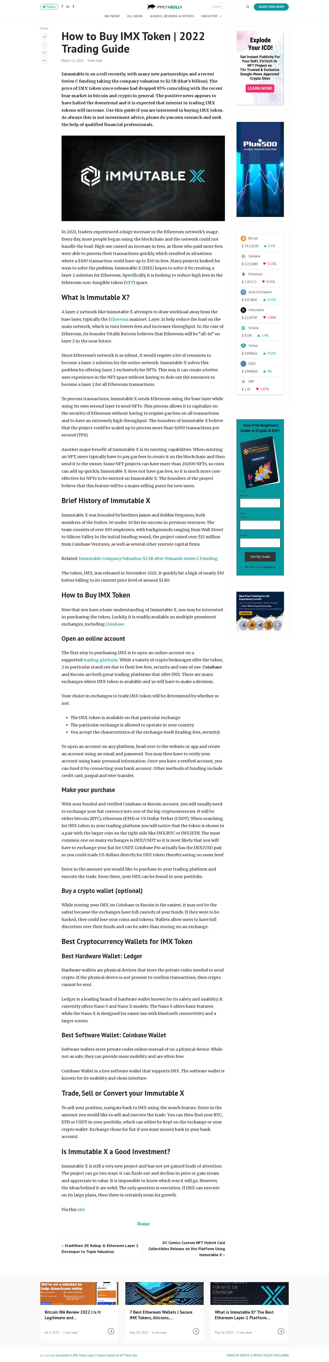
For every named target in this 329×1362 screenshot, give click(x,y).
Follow (51, 7)
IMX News (112, 16)
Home (143, 1223)
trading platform (100, 659)
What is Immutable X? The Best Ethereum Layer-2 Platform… (244, 1314)
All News (135, 16)
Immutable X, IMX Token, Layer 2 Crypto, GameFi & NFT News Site (96, 1355)
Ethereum (118, 319)
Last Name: (244, 515)
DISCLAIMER (281, 1355)
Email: (244, 535)
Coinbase (115, 624)
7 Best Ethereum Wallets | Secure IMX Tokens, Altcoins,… (161, 1314)
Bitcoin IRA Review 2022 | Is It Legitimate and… (73, 1314)
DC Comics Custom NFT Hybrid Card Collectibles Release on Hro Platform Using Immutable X (186, 1248)
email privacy (269, 567)
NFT (129, 282)
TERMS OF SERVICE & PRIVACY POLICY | (250, 1355)
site (81, 1209)
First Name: (244, 493)
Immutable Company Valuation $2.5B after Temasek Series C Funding (148, 558)
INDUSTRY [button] (209, 16)
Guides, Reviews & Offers (172, 16)
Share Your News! (271, 7)
